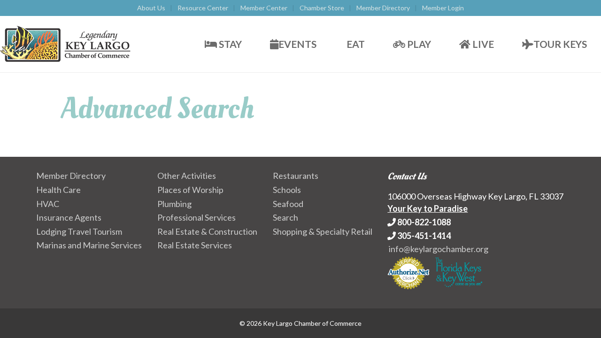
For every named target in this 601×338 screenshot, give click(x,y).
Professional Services (196, 217)
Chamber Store (322, 8)
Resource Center (202, 8)
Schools (287, 189)
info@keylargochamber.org (438, 249)
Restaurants (295, 175)
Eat (355, 44)
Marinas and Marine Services (89, 245)
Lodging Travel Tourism (79, 231)
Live (482, 44)
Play (418, 44)
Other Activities (186, 175)
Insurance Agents (68, 217)
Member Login (443, 8)
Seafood (288, 204)
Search (285, 217)
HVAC (47, 204)
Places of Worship (190, 189)
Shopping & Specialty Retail (322, 231)
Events (297, 44)
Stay (229, 44)
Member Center (263, 8)
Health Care (58, 189)
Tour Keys (560, 44)
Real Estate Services (194, 245)
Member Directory (383, 8)
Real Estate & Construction (207, 231)
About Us (151, 8)
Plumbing (174, 204)
